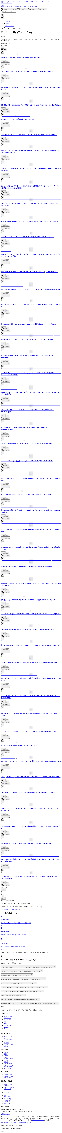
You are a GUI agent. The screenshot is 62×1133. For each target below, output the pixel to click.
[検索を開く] (2, 15)
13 (2, 896)
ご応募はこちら (5, 1114)
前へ (4, 889)
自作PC (7, 23)
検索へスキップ (35, 1)
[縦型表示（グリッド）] (2, 50)
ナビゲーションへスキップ (23, 1)
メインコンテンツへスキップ (8, 1)
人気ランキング (23, 6)
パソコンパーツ (9, 26)
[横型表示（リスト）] (5, 50)
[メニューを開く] (2, 17)
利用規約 (21, 1122)
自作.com (7, 21)
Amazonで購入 (6, 64)
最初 (7, 900)
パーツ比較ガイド (32, 6)
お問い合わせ (27, 1122)
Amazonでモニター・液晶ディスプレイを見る (13, 909)
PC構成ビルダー (5, 6)
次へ (2, 898)
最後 (13, 900)
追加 (4, 61)
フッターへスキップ (44, 1)
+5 (10, 900)
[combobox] (9, 12)
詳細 (7, 61)
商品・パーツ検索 (14, 6)
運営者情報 (4, 1122)
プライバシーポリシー (38, 1120)
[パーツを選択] (2, 52)
